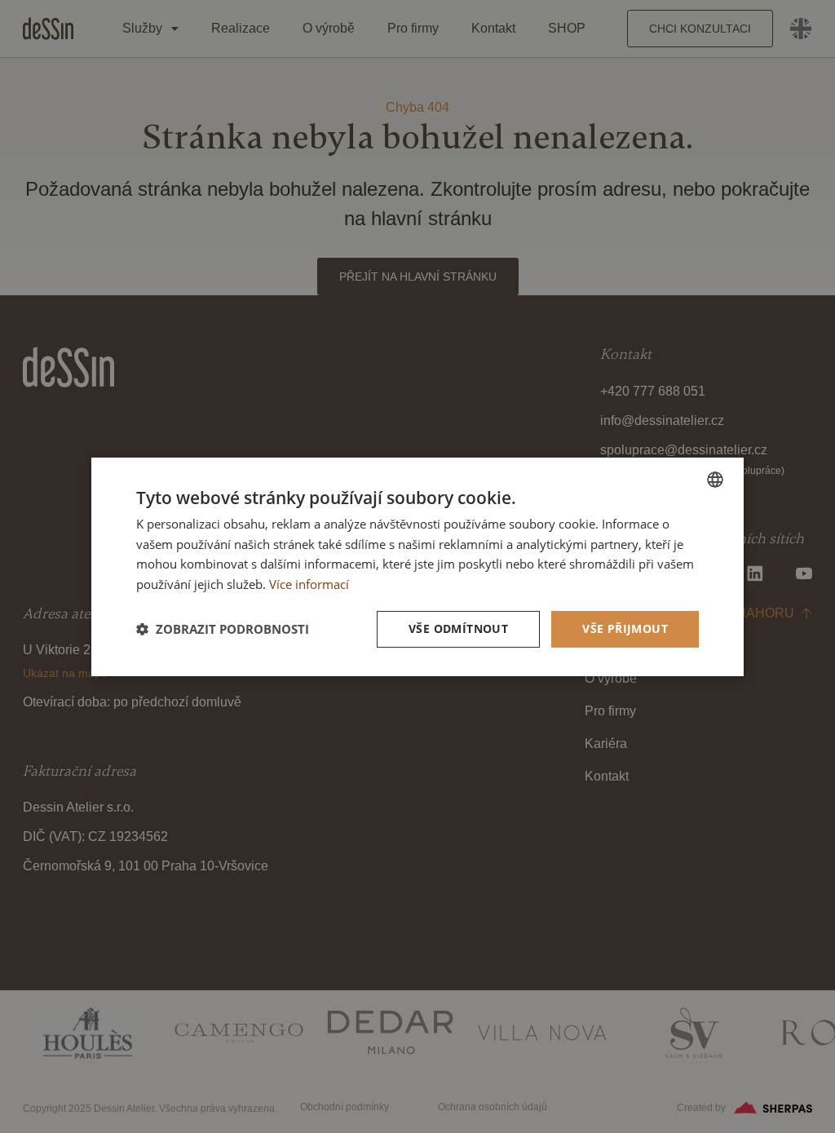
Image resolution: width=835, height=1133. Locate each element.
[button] (222, 629)
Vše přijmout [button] (625, 628)
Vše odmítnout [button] (458, 628)
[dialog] (417, 566)
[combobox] (715, 479)
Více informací (309, 584)
